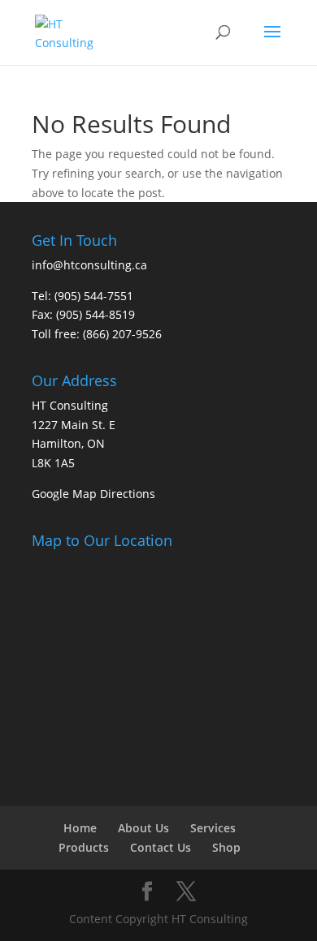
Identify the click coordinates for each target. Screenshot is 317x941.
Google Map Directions (93, 493)
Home (80, 828)
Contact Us (160, 847)
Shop (226, 847)
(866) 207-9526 (122, 334)
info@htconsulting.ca (89, 265)
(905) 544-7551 (93, 295)
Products (84, 847)
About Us (143, 828)
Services (213, 828)
